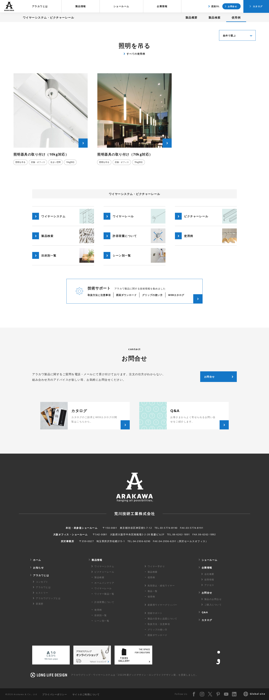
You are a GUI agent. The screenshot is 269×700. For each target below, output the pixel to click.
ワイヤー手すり (156, 566)
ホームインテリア (104, 582)
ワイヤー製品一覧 (104, 593)
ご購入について (213, 604)
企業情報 (162, 6)
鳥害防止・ (161, 585)
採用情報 (209, 579)
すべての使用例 (136, 53)
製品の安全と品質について (162, 618)
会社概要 (209, 574)
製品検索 (215, 17)
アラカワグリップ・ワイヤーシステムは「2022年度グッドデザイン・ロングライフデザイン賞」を (134, 674)
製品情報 (80, 6)
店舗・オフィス (38, 162)
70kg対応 (138, 162)
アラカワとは (40, 6)
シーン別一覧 (101, 620)
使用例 (236, 17)
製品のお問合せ (213, 599)
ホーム (37, 560)
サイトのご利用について (86, 694)
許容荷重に (104, 602)
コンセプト (42, 581)
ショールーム (121, 6)
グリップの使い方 (157, 629)
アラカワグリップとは (48, 598)
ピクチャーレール (104, 571)
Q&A (205, 612)
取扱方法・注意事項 (159, 624)
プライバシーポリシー (54, 694)
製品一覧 (153, 591)
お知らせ (38, 567)
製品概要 (192, 17)
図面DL (215, 6)
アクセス (209, 585)
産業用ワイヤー (162, 604)
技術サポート (155, 613)
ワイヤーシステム (104, 566)
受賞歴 (39, 603)
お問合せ (232, 6)
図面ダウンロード (157, 635)
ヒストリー (42, 592)
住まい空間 (56, 162)
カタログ (258, 6)
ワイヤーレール (103, 588)
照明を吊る (20, 162)
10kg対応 (70, 162)
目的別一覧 (100, 615)
